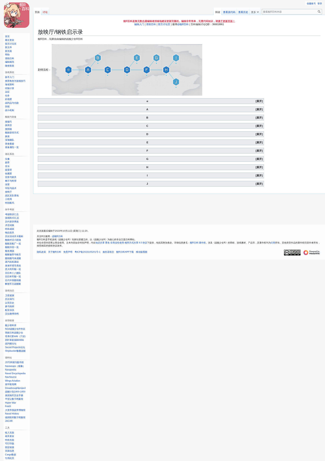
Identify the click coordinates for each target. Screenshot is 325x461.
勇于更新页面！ (226, 21)
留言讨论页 (164, 24)
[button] (255, 11)
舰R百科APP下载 (125, 252)
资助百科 (151, 24)
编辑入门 (139, 24)
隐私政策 (41, 252)
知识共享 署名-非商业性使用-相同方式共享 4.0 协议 (121, 242)
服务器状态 (108, 252)
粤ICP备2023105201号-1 (87, 252)
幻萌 (273, 242)
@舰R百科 (183, 24)
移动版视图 (141, 252)
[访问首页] (17, 15)
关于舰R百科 (54, 252)
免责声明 (67, 252)
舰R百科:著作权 (198, 242)
